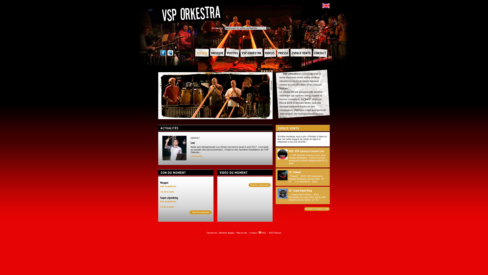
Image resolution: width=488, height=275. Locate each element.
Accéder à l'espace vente (317, 209)
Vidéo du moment (234, 172)
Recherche (212, 233)
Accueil (202, 53)
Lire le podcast (168, 186)
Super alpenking (169, 198)
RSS (263, 233)
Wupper (164, 182)
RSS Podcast (275, 233)
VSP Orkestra (251, 53)
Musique (217, 53)
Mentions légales (226, 233)
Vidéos (270, 53)
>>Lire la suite (167, 192)
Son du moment (173, 172)
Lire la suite (196, 156)
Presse (283, 53)
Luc (193, 142)
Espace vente (301, 53)
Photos (232, 53)
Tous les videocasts (259, 185)
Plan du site (242, 233)
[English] (326, 7)
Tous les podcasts (200, 212)
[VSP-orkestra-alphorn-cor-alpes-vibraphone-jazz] (190, 23)
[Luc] (174, 160)
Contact (320, 53)
